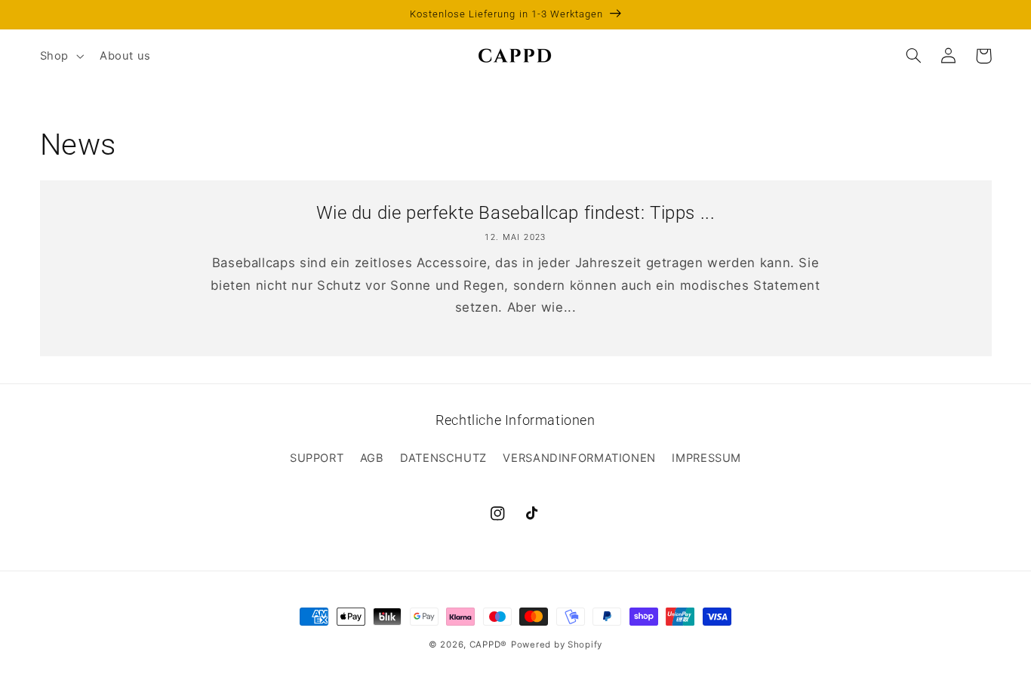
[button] (60, 55)
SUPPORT (316, 458)
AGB (372, 458)
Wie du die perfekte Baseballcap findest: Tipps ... (516, 212)
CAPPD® (488, 644)
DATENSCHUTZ (443, 458)
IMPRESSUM (706, 458)
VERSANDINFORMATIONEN (579, 458)
